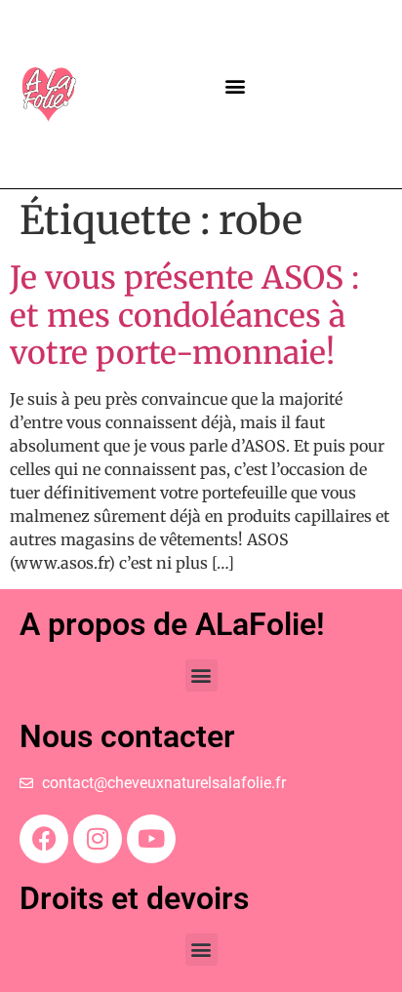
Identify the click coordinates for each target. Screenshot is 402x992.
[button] (236, 86)
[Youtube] (151, 838)
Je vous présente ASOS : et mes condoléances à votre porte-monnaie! (184, 315)
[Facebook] (44, 838)
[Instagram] (97, 838)
